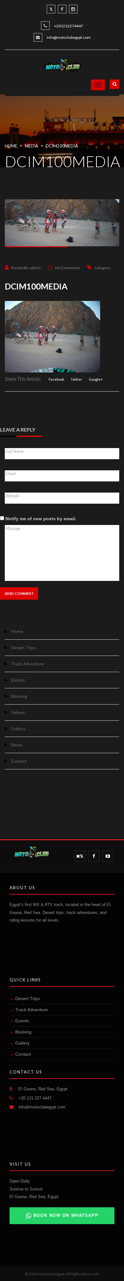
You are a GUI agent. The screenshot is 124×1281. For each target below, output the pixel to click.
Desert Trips (23, 647)
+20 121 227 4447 (35, 1098)
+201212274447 (68, 26)
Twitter (76, 379)
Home (11, 145)
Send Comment (19, 593)
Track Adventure (27, 663)
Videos (18, 712)
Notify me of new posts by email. (40, 518)
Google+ (96, 379)
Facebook (56, 379)
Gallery (18, 728)
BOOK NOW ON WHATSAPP (65, 1215)
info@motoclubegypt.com (69, 37)
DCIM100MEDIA (62, 145)
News (16, 744)
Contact (19, 761)
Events (18, 680)
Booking (19, 696)
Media (31, 145)
